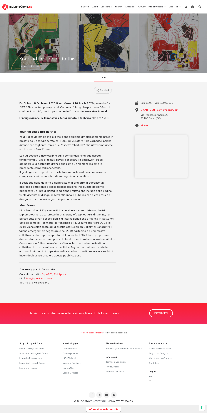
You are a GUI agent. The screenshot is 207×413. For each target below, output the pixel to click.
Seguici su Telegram (159, 353)
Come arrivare (70, 348)
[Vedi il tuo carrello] (192, 7)
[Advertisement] (161, 156)
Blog (171, 6)
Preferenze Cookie (115, 371)
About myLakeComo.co (160, 358)
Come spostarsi (70, 353)
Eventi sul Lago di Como (31, 348)
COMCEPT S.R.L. (98, 401)
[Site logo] (17, 6)
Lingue (152, 371)
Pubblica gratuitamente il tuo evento (124, 348)
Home (82, 332)
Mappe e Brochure (72, 363)
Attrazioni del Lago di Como (33, 353)
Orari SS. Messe (70, 372)
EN (150, 376)
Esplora (85, 6)
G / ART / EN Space (54, 274)
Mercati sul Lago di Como (32, 363)
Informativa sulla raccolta (103, 409)
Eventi (95, 6)
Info (104, 77)
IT (177, 6)
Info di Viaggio (156, 6)
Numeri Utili (68, 368)
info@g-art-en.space (39, 278)
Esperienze (106, 6)
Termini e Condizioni (116, 361)
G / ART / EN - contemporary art (160, 109)
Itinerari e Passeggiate (30, 358)
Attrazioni (130, 6)
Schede (90, 332)
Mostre (144, 125)
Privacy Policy (112, 366)
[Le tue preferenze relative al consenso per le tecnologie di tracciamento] (202, 408)
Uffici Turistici (69, 358)
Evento (23, 66)
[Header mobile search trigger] (200, 7)
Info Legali (111, 357)
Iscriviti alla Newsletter (160, 348)
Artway (141, 6)
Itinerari (118, 6)
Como (35, 66)
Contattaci (154, 363)
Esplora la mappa (28, 368)
